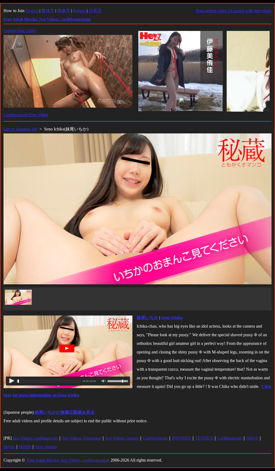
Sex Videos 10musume (81, 438)
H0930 (25, 446)
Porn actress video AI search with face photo (234, 10)
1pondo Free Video (19, 30)
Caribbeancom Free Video (25, 114)
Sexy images (46, 446)
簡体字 (63, 10)
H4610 (252, 438)
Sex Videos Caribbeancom (35, 438)
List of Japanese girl (20, 129)
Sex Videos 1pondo (122, 438)
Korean (79, 10)
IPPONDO (181, 438)
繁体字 (47, 10)
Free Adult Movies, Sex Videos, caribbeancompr (68, 460)
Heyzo (9, 446)
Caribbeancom (155, 438)
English (32, 10)
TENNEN (204, 438)
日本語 (95, 10)
